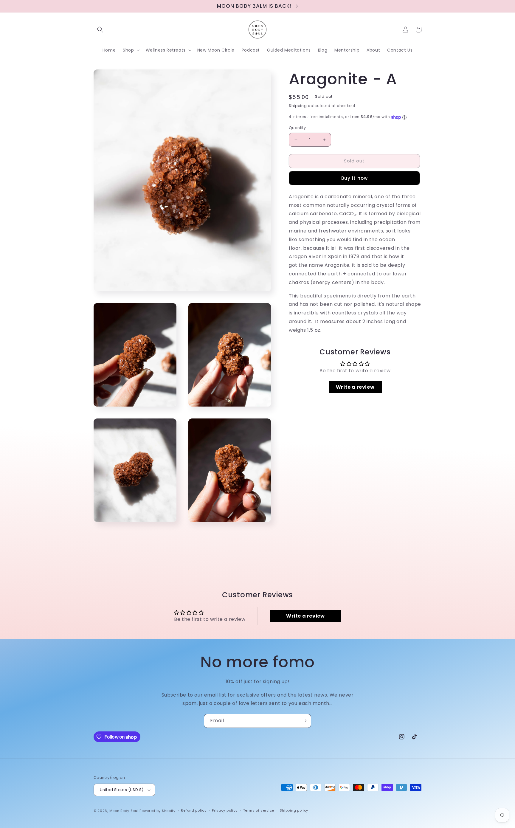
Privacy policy (225, 810)
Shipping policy (294, 810)
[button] (100, 29)
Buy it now (354, 178)
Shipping (298, 105)
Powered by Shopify (157, 810)
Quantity (297, 128)
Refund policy (193, 810)
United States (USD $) (121, 790)
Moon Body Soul (124, 810)
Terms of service (258, 810)
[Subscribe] (304, 721)
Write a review (355, 387)
